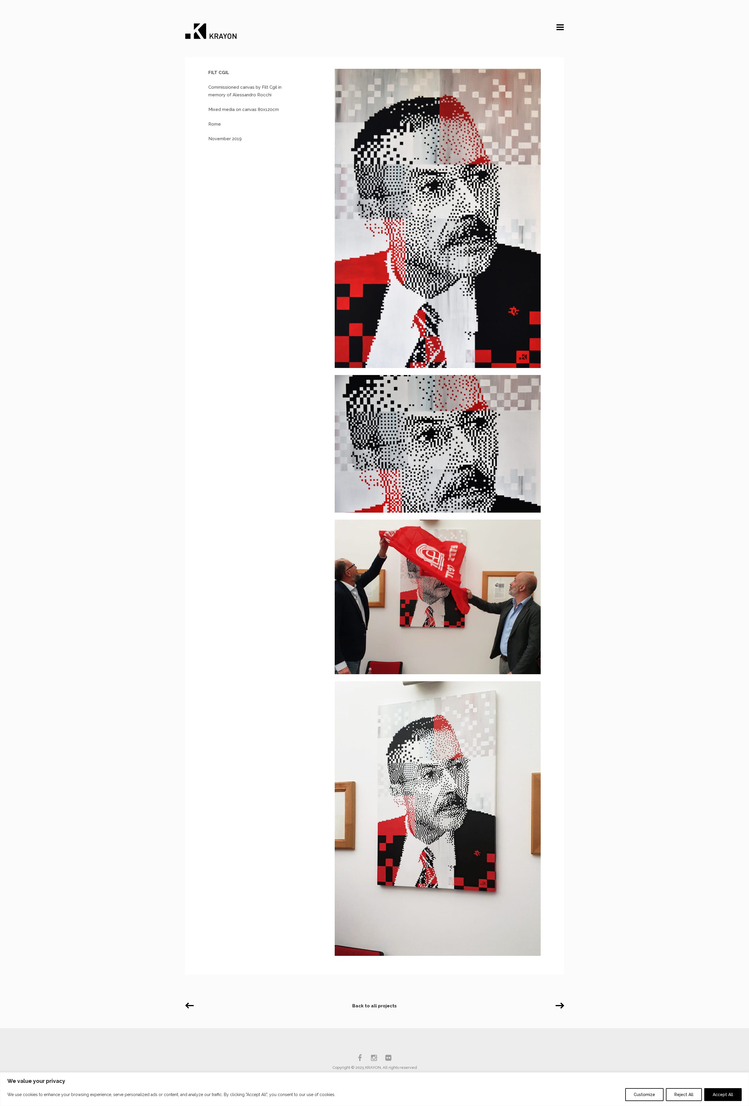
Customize (644, 1094)
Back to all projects (374, 1006)
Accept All (723, 1094)
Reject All (683, 1094)
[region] (374, 1089)
